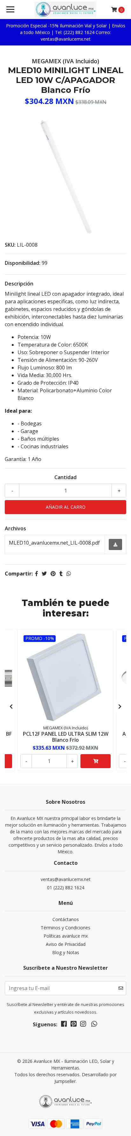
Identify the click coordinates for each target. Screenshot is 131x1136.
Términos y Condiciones (65, 928)
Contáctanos (65, 919)
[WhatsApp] (94, 1025)
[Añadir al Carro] (95, 761)
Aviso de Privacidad (66, 944)
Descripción (19, 283)
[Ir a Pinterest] (73, 1025)
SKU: (10, 244)
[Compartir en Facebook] (36, 573)
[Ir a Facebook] (64, 1025)
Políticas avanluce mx (66, 936)
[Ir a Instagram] (83, 1025)
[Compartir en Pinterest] (53, 573)
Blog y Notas (65, 952)
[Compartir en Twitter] (44, 573)
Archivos (15, 528)
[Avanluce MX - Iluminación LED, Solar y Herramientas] (65, 9)
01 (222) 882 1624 (65, 888)
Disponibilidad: (22, 262)
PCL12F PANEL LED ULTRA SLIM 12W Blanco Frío (65, 736)
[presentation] (11, 706)
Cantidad (65, 477)
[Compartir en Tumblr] (61, 573)
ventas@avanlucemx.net (66, 879)
